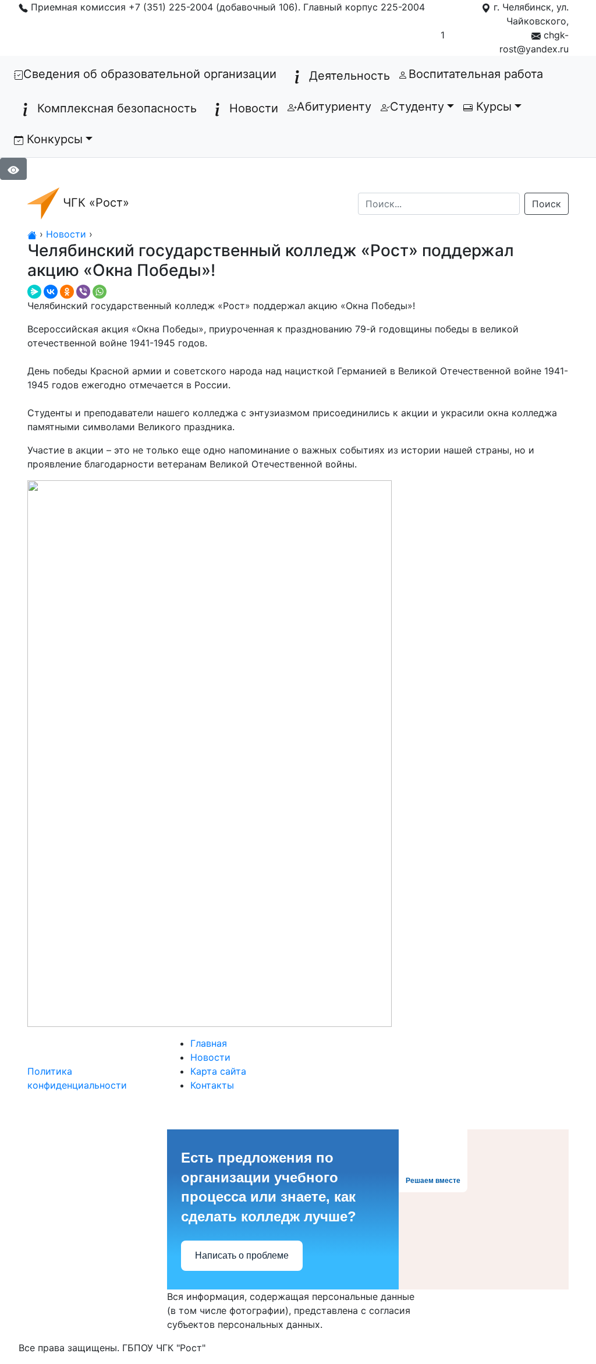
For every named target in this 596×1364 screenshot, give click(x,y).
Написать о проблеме (242, 1255)
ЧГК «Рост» (94, 203)
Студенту (417, 107)
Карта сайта (218, 1071)
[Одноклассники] (67, 292)
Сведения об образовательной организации (152, 73)
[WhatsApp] (100, 292)
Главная (208, 1043)
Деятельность (349, 76)
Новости (253, 108)
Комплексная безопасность (117, 108)
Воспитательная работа (476, 74)
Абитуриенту (334, 107)
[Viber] (83, 292)
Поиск (546, 204)
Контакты (212, 1085)
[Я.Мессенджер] (34, 292)
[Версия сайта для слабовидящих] (13, 167)
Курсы (492, 107)
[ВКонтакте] (51, 292)
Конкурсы (53, 139)
